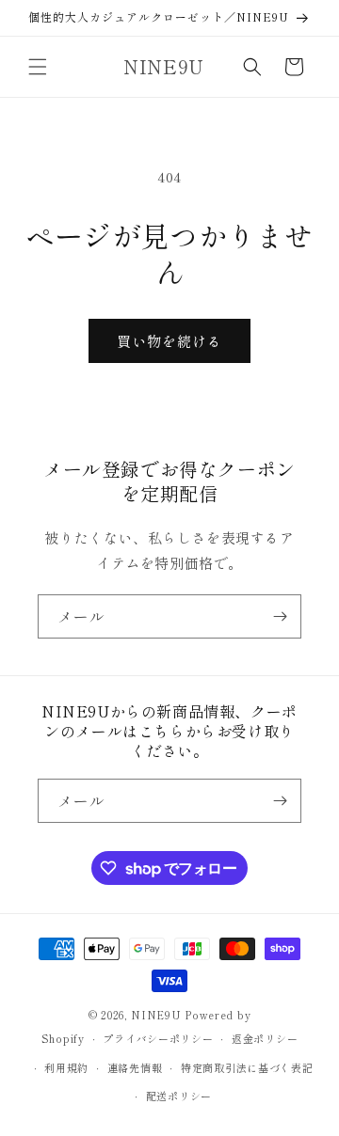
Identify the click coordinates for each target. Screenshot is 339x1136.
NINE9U (156, 1014)
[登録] (279, 616)
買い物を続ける (169, 341)
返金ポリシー (265, 1038)
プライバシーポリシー (158, 1038)
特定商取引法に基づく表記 (247, 1067)
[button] (37, 66)
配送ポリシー (179, 1095)
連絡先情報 (135, 1067)
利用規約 (66, 1067)
